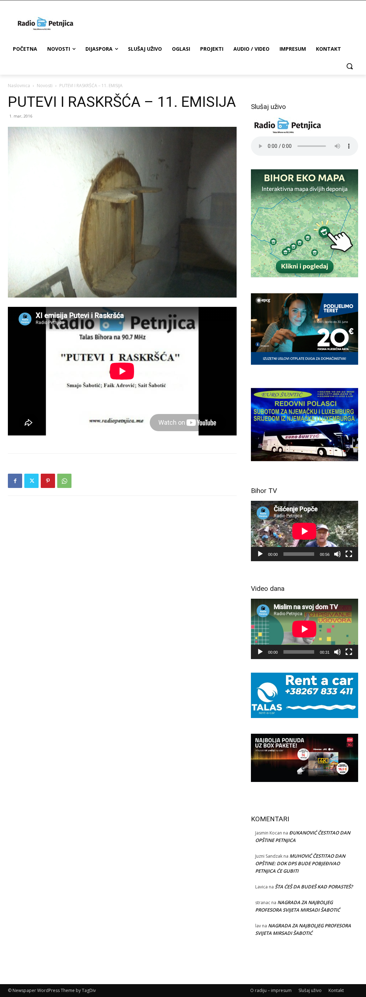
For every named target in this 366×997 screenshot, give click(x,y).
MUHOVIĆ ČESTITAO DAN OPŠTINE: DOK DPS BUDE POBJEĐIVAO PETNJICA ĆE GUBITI (300, 863)
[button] (349, 66)
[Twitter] (31, 481)
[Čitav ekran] (348, 554)
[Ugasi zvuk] (337, 554)
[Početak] (260, 554)
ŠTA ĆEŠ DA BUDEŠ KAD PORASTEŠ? (314, 886)
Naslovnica (19, 86)
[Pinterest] (48, 481)
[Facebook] (15, 481)
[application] (304, 531)
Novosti (45, 86)
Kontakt (336, 990)
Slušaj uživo (310, 990)
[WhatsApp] (64, 481)
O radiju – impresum (271, 990)
